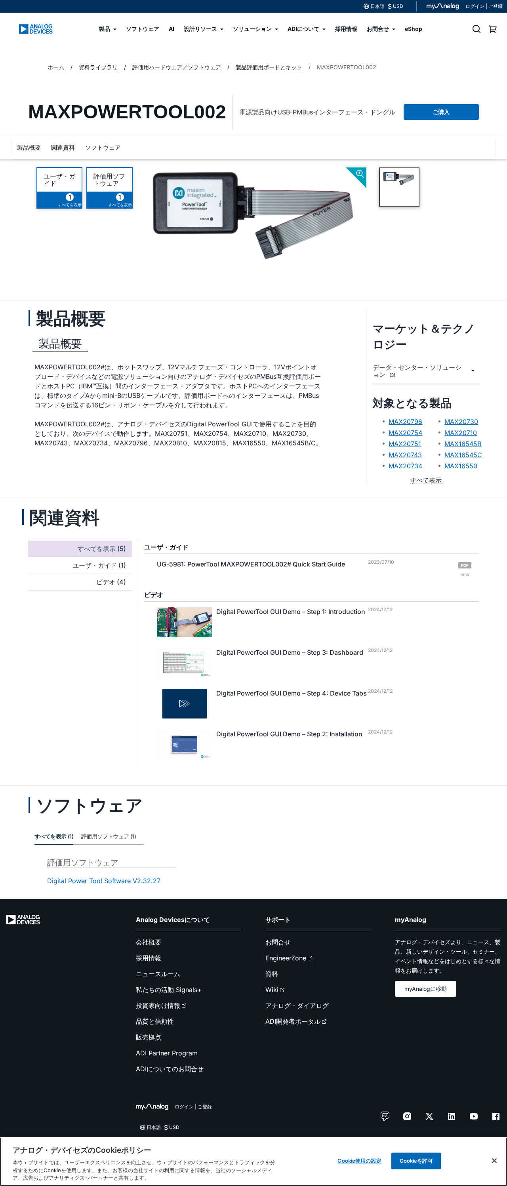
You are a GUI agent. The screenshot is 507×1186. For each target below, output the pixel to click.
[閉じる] (494, 1160)
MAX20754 (405, 433)
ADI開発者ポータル (292, 1021)
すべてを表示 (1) (53, 836)
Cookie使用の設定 (359, 1160)
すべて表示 (426, 480)
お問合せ (278, 942)
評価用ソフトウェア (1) (108, 836)
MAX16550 (460, 466)
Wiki (271, 990)
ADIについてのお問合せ (170, 1069)
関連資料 (63, 147)
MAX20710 (460, 433)
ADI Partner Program (167, 1053)
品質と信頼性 (155, 1021)
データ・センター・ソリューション (417, 371)
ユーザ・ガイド (59, 180)
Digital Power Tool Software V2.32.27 (103, 881)
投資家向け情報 (158, 1005)
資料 (271, 974)
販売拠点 (148, 1037)
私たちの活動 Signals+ (169, 990)
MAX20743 (405, 455)
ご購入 (441, 111)
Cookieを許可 (416, 1160)
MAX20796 (405, 422)
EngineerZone (285, 958)
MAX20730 (461, 422)
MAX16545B (462, 444)
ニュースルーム (158, 974)
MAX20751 (405, 444)
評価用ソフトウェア (109, 180)
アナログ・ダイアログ (297, 1005)
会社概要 (148, 942)
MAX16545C (463, 455)
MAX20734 (405, 466)
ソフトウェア (103, 147)
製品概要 (29, 147)
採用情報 (148, 958)
